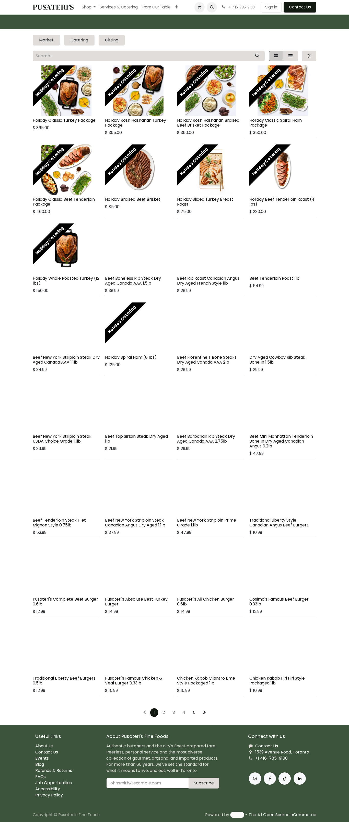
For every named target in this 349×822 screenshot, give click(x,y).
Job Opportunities (53, 783)
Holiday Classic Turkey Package (64, 120)
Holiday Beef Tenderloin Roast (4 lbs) (282, 201)
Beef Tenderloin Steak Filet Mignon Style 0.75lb (59, 522)
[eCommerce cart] (199, 7)
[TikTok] (284, 778)
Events (42, 758)
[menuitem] (89, 7)
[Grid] (276, 56)
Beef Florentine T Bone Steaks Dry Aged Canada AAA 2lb (207, 359)
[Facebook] (270, 778)
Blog (39, 764)
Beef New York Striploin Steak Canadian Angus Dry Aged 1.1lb (135, 522)
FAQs (40, 777)
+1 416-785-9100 (271, 758)
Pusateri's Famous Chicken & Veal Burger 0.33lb (133, 680)
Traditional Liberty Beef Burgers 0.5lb (64, 680)
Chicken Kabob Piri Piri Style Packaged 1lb (277, 680)
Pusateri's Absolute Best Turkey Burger (136, 601)
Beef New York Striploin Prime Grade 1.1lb (206, 522)
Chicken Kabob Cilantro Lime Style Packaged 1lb (206, 680)
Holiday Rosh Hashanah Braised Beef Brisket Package (208, 122)
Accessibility (47, 789)
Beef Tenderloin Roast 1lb (274, 278)
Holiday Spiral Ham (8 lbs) (131, 357)
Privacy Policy (49, 795)
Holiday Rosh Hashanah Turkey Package (135, 122)
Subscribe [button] (204, 783)
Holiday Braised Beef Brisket (132, 199)
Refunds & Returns (53, 770)
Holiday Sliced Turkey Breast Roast (205, 201)
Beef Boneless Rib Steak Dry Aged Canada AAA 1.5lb (133, 280)
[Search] (257, 56)
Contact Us (300, 7)
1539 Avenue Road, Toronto (282, 752)
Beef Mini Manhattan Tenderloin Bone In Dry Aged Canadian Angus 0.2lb (281, 441)
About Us (44, 746)
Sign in (271, 7)
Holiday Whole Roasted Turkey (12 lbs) (66, 280)
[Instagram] (255, 778)
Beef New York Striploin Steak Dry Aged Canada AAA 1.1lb (66, 359)
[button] (212, 7)
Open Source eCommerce (289, 815)
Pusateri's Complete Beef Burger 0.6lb (65, 601)
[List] (290, 56)
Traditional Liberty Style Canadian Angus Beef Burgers (279, 522)
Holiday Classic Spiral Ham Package (275, 122)
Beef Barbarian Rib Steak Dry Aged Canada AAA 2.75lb (206, 438)
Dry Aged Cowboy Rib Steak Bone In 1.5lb (277, 359)
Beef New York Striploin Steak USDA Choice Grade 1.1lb (62, 438)
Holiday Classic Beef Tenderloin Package (64, 201)
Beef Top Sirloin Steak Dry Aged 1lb (136, 438)
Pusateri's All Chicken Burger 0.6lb (205, 601)
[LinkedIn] (300, 778)
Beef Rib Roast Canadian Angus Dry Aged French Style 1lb (208, 280)
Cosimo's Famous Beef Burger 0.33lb (279, 601)
